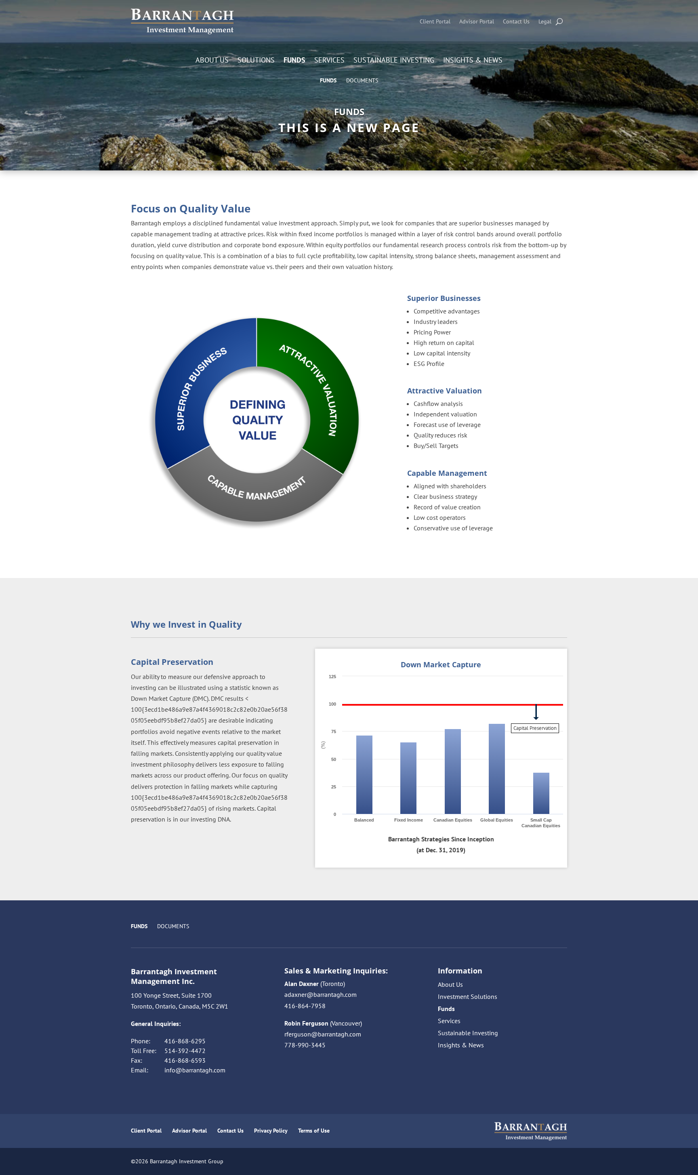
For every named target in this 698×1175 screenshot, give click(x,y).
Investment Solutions (467, 997)
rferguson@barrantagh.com (322, 1034)
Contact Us (516, 21)
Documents (362, 80)
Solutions (256, 61)
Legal (544, 21)
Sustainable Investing (393, 61)
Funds (294, 61)
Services (329, 61)
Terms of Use (314, 1130)
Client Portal (435, 21)
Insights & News (472, 61)
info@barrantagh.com (194, 1070)
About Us (212, 61)
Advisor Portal (476, 21)
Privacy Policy (271, 1130)
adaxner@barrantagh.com (320, 994)
